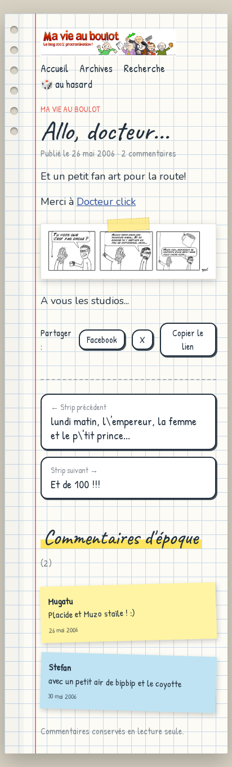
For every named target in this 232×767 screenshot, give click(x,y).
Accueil (54, 68)
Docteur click (106, 201)
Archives (96, 68)
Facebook (102, 339)
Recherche (144, 68)
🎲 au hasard (66, 84)
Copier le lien (187, 340)
